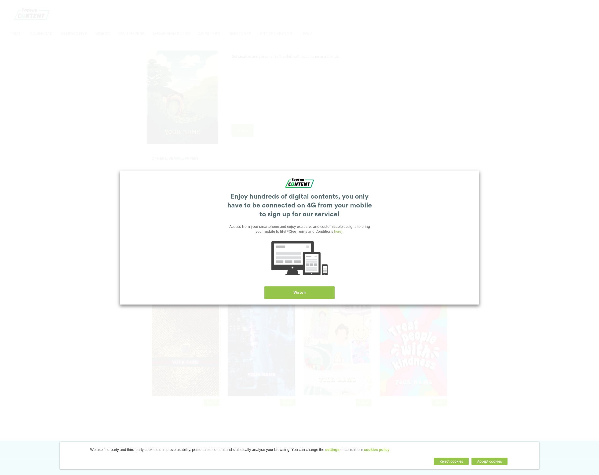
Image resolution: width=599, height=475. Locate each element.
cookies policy (377, 450)
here (337, 231)
